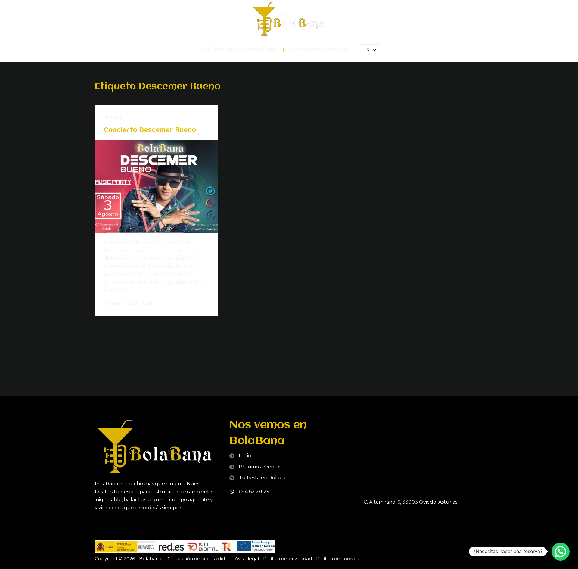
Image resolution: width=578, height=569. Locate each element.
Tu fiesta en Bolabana (238, 49)
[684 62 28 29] (249, 492)
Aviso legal (247, 558)
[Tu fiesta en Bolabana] (260, 478)
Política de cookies (337, 558)
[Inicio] (240, 456)
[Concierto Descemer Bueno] (156, 186)
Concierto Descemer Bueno (150, 130)
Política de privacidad (287, 558)
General (113, 117)
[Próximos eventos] (255, 467)
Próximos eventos (319, 49)
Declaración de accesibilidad (198, 558)
